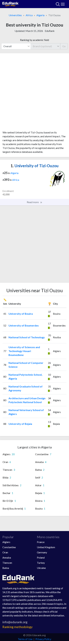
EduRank (50, 30)
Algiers (6, 541)
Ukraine (41, 567)
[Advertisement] (34, 93)
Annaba (6, 557)
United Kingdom (46, 547)
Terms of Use (25, 639)
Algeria (40, 15)
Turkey (41, 562)
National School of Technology (27, 337)
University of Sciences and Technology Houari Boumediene (24, 351)
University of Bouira (21, 313)
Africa (29, 15)
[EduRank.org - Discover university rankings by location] (10, 3)
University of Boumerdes (24, 325)
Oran (5, 552)
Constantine (9, 547)
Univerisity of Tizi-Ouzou (35, 165)
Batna (5, 567)
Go (64, 46)
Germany (42, 552)
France (40, 541)
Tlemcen (7, 562)
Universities (15, 15)
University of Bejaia (20, 423)
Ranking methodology (17, 627)
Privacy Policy (43, 639)
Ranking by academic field (34, 39)
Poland (41, 557)
